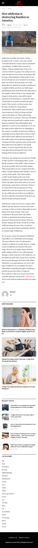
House (4, 497)
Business (4, 470)
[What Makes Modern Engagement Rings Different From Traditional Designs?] (5, 447)
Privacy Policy (24, 537)
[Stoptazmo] (19, 3)
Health (26, 25)
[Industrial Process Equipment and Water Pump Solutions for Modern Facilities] (5, 407)
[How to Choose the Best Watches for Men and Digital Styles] (5, 426)
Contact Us (13, 537)
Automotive (5, 467)
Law (3, 500)
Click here (29, 276)
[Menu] (3, 3)
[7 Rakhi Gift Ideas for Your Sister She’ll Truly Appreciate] (5, 417)
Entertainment (6, 479)
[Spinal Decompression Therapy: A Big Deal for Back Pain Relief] (19, 347)
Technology (5, 518)
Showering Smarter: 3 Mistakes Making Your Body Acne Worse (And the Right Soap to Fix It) (18, 332)
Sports (4, 515)
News (3, 506)
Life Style (5, 503)
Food (3, 485)
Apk (3, 461)
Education (5, 476)
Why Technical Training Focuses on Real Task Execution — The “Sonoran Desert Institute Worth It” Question (23, 435)
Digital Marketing (7, 473)
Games (4, 488)
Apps (3, 464)
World (4, 520)
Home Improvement (8, 494)
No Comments (7, 27)
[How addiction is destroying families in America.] (19, 42)
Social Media (6, 512)
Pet (3, 509)
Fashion (4, 482)
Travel (4, 526)
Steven (9, 25)
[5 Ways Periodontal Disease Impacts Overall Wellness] (19, 374)
